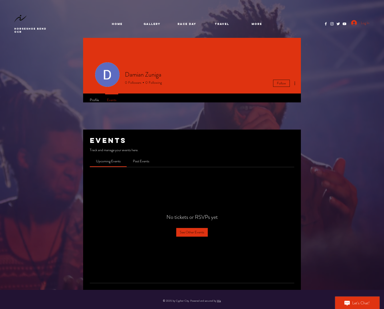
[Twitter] (338, 24)
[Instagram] (332, 24)
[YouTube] (344, 24)
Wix (219, 301)
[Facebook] (326, 24)
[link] (108, 161)
